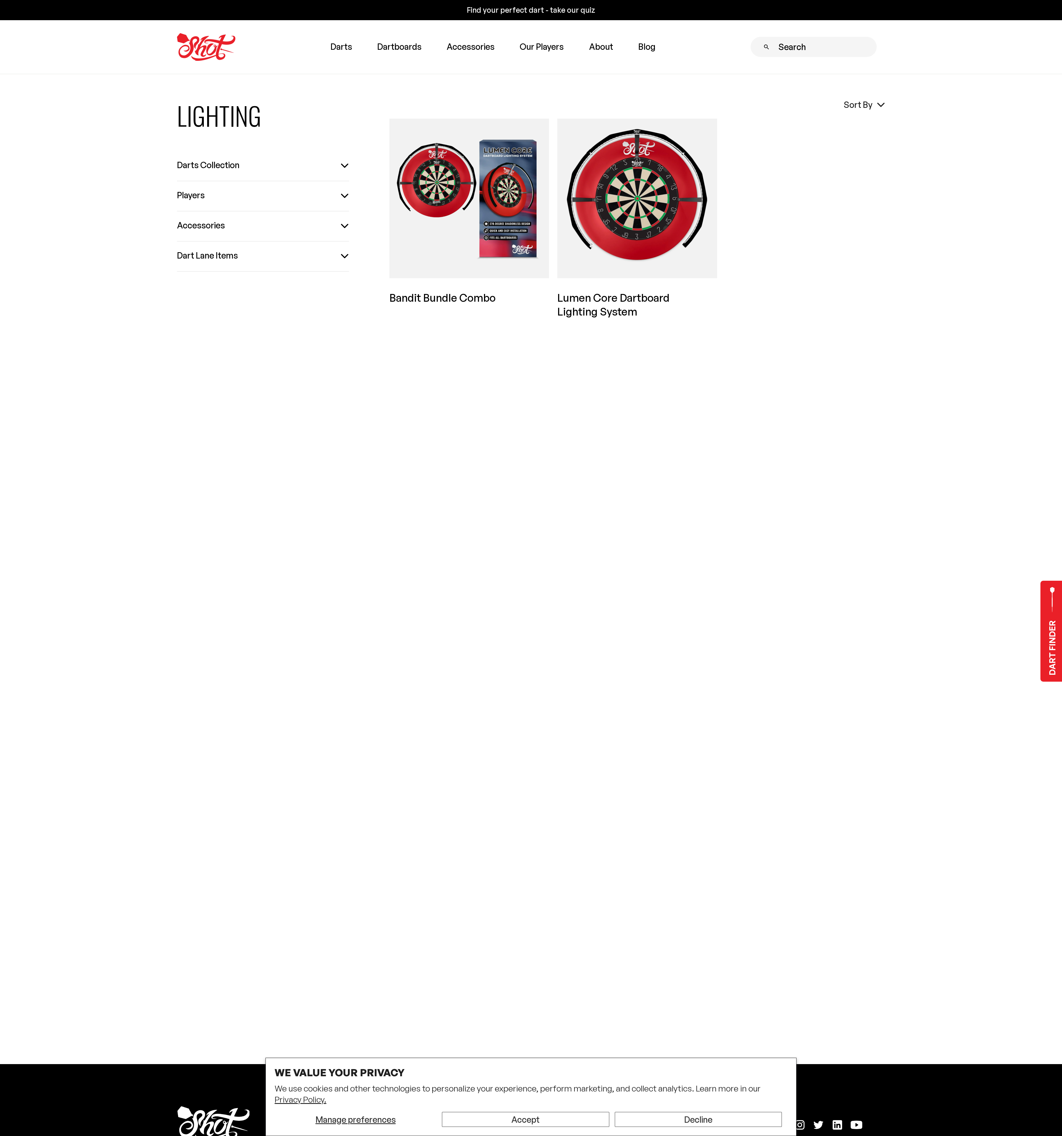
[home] (206, 47)
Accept (525, 1119)
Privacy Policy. (300, 1099)
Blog (646, 46)
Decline (698, 1119)
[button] (341, 47)
